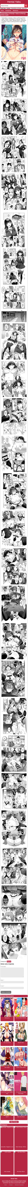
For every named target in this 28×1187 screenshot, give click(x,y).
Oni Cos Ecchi (7, 1042)
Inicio (2, 10)
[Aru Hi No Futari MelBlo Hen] (7, 1081)
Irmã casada (7, 1171)
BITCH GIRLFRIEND (21, 1017)
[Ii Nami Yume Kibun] (20, 1056)
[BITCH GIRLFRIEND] (20, 1007)
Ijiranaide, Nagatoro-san (7, 1146)
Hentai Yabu (14, 1)
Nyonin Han (21, 1042)
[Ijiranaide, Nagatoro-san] (7, 1136)
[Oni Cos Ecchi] (7, 1031)
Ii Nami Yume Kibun (21, 1067)
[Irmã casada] (7, 1160)
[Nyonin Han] (20, 1031)
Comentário (3, 966)
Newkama (7, 1017)
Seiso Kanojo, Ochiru (21, 1146)
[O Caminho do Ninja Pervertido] (20, 1081)
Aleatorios (15, 10)
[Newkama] (7, 1007)
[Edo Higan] (7, 1056)
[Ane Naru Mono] (20, 1160)
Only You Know (21, 1116)
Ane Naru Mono (21, 1171)
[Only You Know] (20, 1106)
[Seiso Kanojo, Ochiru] (20, 1136)
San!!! (7, 1116)
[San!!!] (7, 1106)
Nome (2, 980)
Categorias (8, 10)
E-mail (2, 986)
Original (8, 8)
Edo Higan (7, 1067)
